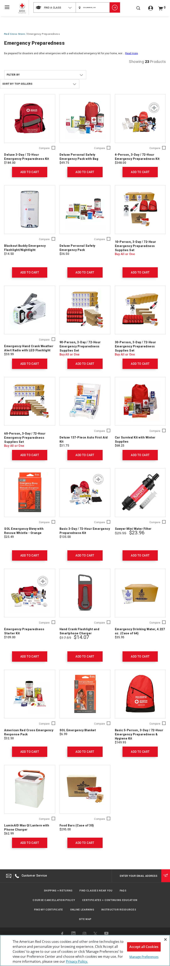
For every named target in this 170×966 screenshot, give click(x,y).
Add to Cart (29, 172)
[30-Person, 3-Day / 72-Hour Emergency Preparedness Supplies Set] (140, 310)
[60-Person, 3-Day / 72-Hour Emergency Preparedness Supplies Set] (29, 401)
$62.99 (9, 833)
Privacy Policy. (77, 961)
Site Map (85, 919)
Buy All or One (125, 254)
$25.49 (9, 536)
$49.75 (64, 162)
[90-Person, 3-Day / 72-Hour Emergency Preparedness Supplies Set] (85, 310)
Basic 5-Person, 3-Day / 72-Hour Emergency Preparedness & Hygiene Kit (139, 734)
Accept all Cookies (143, 946)
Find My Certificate (48, 909)
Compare (44, 148)
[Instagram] (84, 934)
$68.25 (119, 445)
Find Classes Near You (95, 890)
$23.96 (136, 533)
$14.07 (81, 637)
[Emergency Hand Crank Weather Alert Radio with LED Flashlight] (29, 310)
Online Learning (82, 909)
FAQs (123, 890)
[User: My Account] (150, 10)
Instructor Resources (118, 909)
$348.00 (120, 162)
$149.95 (120, 742)
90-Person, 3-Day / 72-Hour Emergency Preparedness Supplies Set (80, 346)
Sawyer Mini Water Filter (133, 528)
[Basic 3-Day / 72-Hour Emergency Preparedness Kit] (85, 493)
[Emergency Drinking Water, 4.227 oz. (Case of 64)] (140, 593)
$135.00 (65, 536)
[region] (85, 950)
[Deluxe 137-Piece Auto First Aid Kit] (85, 401)
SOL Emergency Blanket (78, 730)
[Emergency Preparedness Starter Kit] (29, 593)
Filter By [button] (13, 74)
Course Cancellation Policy (54, 900)
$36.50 (64, 253)
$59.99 (9, 354)
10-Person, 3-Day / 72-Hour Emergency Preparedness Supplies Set (135, 246)
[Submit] (165, 875)
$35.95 (119, 637)
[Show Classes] (115, 7)
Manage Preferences (143, 957)
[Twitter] (95, 934)
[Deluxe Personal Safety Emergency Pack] (85, 209)
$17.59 (65, 638)
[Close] (165, 939)
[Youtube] (106, 934)
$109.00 (10, 637)
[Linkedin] (73, 933)
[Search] (138, 10)
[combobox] (54, 7)
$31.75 (64, 445)
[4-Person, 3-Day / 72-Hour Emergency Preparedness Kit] (140, 118)
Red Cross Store (14, 33)
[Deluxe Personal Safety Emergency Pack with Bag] (85, 118)
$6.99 (63, 734)
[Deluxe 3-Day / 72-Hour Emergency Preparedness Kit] (29, 118)
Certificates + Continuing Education (109, 900)
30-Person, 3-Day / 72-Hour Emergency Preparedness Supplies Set (135, 346)
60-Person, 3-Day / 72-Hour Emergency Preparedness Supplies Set (24, 437)
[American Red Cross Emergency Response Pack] (29, 694)
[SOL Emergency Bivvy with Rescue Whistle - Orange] (29, 493)
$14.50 (9, 253)
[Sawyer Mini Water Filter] (140, 493)
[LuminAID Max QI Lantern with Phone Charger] (29, 789)
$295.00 (65, 829)
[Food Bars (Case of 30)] (85, 789)
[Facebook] (62, 934)
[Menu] (7, 7)
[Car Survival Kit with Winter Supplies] (140, 401)
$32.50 (9, 738)
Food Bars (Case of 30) (77, 825)
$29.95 (120, 533)
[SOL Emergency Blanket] (85, 694)
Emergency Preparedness (43, 33)
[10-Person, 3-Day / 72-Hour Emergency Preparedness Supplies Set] (140, 209)
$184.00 (10, 162)
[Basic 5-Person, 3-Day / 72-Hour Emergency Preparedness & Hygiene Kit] (140, 694)
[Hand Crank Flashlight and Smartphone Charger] (85, 593)
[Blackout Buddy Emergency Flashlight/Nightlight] (29, 209)
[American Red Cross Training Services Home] (22, 8)
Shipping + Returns (58, 890)
